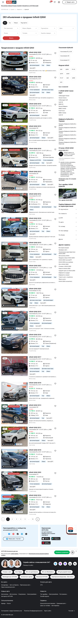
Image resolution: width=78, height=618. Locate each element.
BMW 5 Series (62, 108)
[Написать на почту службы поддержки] (70, 564)
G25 (61, 82)
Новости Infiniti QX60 (64, 268)
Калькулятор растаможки (47, 603)
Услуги (9, 603)
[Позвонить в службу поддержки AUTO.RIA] (75, 564)
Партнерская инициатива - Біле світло (62, 577)
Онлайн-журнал (44, 596)
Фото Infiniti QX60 (63, 264)
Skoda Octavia (62, 98)
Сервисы (43, 600)
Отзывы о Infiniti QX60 (65, 266)
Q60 (67, 78)
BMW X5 (61, 104)
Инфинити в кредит (64, 273)
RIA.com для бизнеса (32, 572)
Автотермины (55, 605)
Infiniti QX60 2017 (63, 150)
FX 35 (73, 69)
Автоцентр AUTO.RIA (7, 596)
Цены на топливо (45, 605)
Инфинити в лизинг (64, 275)
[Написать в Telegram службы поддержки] (55, 564)
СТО (41, 585)
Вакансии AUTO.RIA (42, 577)
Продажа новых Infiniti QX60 (67, 258)
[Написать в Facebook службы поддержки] (60, 564)
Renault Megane (63, 106)
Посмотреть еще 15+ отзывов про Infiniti (67, 179)
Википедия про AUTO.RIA (10, 577)
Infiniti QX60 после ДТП (65, 260)
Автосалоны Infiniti (64, 255)
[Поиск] (50, 2)
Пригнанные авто (25, 585)
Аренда (3, 603)
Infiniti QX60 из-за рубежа (66, 262)
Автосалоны (4, 594)
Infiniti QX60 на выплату (65, 281)
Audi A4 (61, 115)
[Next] (37, 519)
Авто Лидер (18, 572)
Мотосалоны (13, 594)
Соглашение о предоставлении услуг (11, 611)
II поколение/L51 (65, 60)
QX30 (67, 73)
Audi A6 (61, 102)
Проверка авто (63, 250)
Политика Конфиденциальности (33, 611)
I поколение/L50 (64, 56)
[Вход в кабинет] (59, 2)
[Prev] (3, 519)
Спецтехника (22, 594)
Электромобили (31, 594)
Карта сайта (47, 611)
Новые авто (5, 591)
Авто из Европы (14, 585)
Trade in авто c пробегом (66, 277)
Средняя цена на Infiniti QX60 (67, 270)
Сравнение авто (61, 603)
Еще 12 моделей (63, 86)
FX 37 (61, 78)
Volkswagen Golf (63, 100)
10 (32, 519)
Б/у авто (4, 582)
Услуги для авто (46, 582)
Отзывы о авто (7, 572)
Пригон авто (62, 279)
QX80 (73, 78)
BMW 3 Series (62, 113)
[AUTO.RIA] (11, 2)
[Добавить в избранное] (55, 2)
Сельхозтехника (7, 600)
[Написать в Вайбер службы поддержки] (65, 564)
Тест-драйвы (43, 594)
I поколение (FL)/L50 (66, 51)
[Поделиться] (55, 53)
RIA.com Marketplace (48, 572)
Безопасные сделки (26, 577)
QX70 (61, 73)
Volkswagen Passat (64, 95)
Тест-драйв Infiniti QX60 (65, 200)
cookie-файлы (15, 553)
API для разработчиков (64, 572)
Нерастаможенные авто (8, 587)
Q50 (61, 69)
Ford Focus (62, 110)
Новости (43, 591)
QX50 (67, 69)
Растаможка (63, 594)
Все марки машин (64, 247)
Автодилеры (4, 585)
